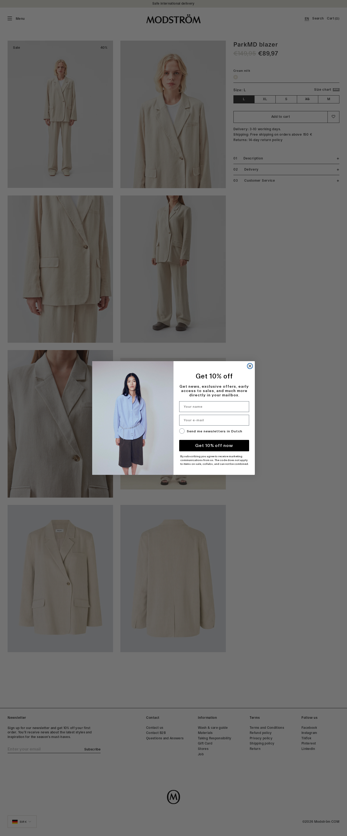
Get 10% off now (214, 445)
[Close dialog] (250, 366)
